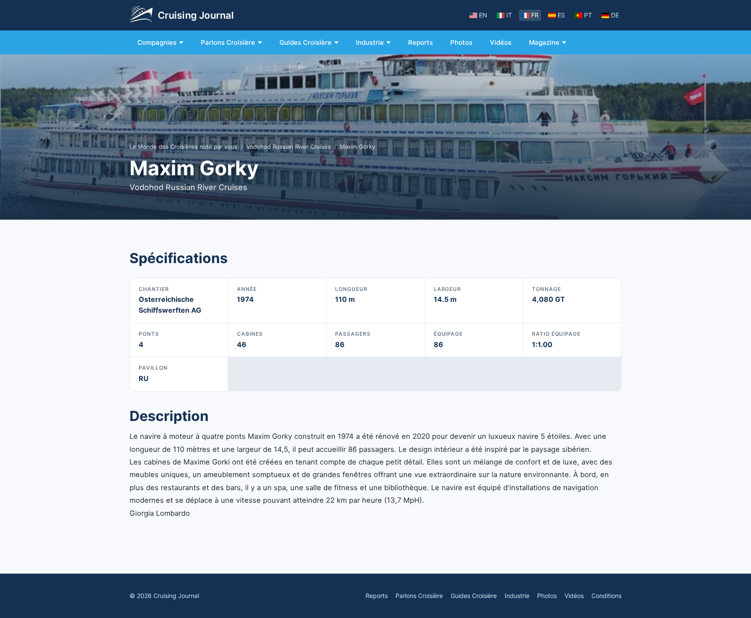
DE (615, 15)
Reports (420, 42)
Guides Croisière (305, 42)
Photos (461, 42)
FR (534, 15)
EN (483, 15)
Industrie (370, 42)
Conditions (606, 595)
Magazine (544, 42)
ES (561, 15)
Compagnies (156, 42)
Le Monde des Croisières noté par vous (183, 146)
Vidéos (501, 42)
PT (588, 15)
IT (509, 15)
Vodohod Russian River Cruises (288, 146)
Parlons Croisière (228, 42)
